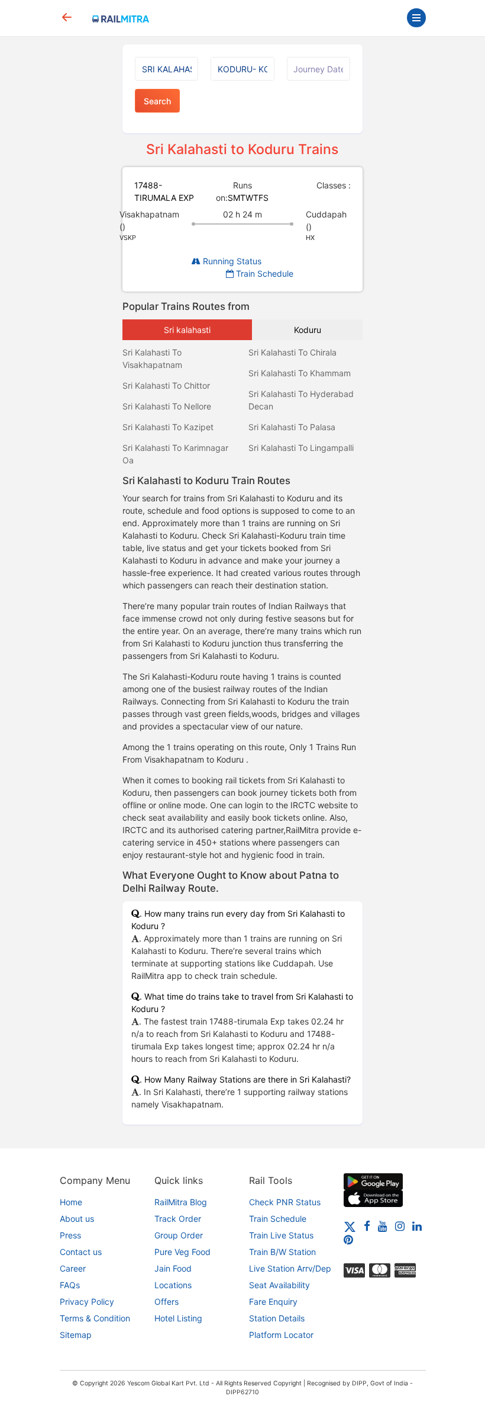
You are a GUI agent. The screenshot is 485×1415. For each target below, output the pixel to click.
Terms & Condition (95, 1318)
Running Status (231, 261)
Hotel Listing (178, 1318)
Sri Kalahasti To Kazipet (168, 427)
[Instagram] (400, 1226)
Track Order (177, 1219)
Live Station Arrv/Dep (290, 1268)
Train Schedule (263, 273)
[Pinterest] (348, 1239)
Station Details (277, 1318)
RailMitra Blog (180, 1202)
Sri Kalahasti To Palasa (291, 427)
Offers (166, 1301)
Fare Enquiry (273, 1301)
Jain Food (173, 1268)
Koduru (307, 330)
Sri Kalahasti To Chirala (292, 352)
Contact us (81, 1252)
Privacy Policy (87, 1301)
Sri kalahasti (187, 330)
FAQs (70, 1285)
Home (71, 1202)
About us (77, 1219)
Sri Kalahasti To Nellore (166, 406)
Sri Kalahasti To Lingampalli (301, 448)
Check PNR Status (285, 1202)
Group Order (178, 1235)
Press (70, 1235)
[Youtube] (382, 1226)
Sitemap (76, 1335)
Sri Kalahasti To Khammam (299, 373)
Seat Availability (279, 1285)
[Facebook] (367, 1226)
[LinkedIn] (417, 1226)
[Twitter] (350, 1226)
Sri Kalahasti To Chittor (166, 385)
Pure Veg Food (182, 1252)
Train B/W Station (282, 1252)
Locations (173, 1285)
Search (157, 101)
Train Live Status (281, 1235)
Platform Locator (281, 1335)
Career (73, 1268)
